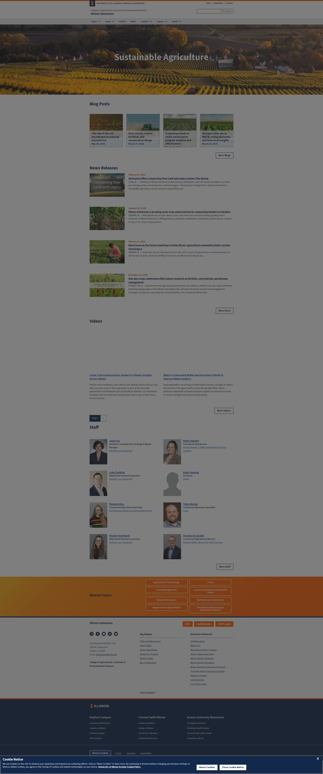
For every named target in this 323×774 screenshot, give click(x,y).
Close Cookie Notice (233, 767)
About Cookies (207, 767)
